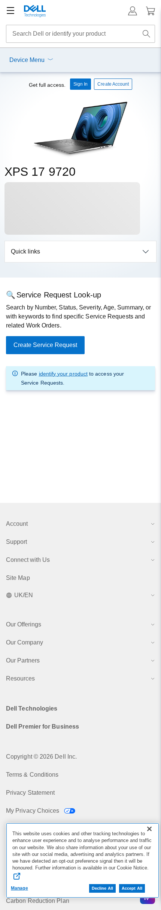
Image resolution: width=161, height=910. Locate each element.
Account (17, 524)
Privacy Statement (30, 792)
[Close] (149, 829)
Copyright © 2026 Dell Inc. (41, 756)
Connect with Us (28, 560)
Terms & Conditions (32, 774)
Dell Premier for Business (42, 726)
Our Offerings (23, 624)
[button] (133, 11)
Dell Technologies (31, 708)
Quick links (25, 251)
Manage (19, 888)
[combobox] (80, 34)
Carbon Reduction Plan (37, 901)
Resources (20, 678)
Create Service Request (45, 345)
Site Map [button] (18, 578)
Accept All (132, 888)
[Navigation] (10, 10)
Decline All (102, 888)
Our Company (24, 642)
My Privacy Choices (33, 810)
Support (16, 542)
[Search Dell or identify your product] (146, 33)
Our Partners (23, 660)
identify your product (63, 374)
